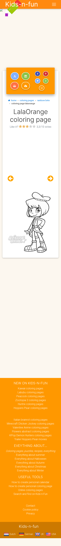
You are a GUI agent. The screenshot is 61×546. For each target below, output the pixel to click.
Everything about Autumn (30, 462)
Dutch (12, 534)
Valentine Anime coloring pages (30, 427)
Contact (30, 505)
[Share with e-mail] (41, 88)
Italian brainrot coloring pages (30, 419)
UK (42, 534)
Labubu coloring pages (31, 392)
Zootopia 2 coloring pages (30, 400)
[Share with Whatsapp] (45, 81)
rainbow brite (43, 100)
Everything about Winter (30, 470)
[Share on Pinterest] (45, 73)
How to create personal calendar (30, 482)
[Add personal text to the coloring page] (15, 76)
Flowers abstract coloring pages (30, 431)
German (28, 534)
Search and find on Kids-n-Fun (30, 494)
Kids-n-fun (21, 4)
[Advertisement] (30, 31)
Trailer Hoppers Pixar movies (30, 439)
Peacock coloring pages (30, 396)
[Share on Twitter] (37, 81)
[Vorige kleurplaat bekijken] (12, 178)
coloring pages (27, 100)
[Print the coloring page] (14, 86)
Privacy (30, 513)
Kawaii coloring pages (30, 388)
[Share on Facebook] (37, 73)
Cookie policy (30, 509)
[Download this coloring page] (25, 86)
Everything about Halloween (30, 458)
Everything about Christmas (30, 466)
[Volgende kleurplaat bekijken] (49, 178)
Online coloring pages (30, 490)
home (13, 100)
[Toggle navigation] (54, 4)
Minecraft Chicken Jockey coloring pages (30, 423)
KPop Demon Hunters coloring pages (30, 435)
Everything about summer (30, 454)
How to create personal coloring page (30, 486)
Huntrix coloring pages (30, 404)
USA (53, 534)
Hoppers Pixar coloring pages (30, 408)
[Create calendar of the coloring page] (25, 76)
